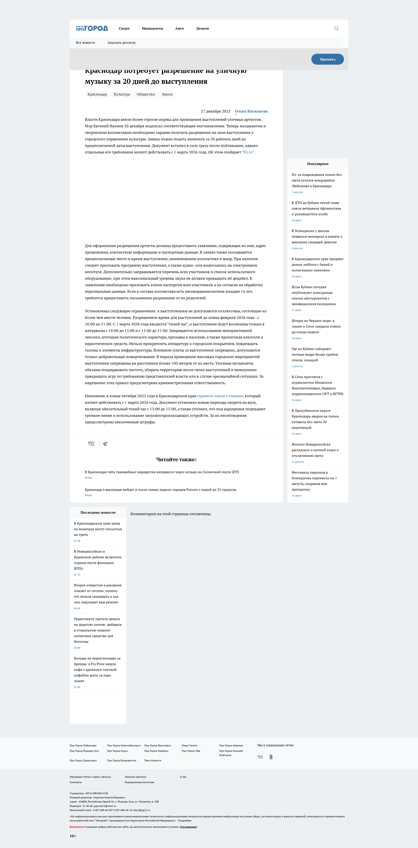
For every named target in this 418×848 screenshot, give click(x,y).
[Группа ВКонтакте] (260, 757)
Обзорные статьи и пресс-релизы (90, 776)
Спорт (124, 28)
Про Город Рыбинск (156, 750)
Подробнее (184, 820)
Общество (146, 94)
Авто (179, 28)
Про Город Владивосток (121, 760)
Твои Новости (152, 760)
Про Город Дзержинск (83, 760)
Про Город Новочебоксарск (124, 745)
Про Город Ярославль (157, 745)
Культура (122, 94)
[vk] (91, 444)
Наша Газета (189, 745)
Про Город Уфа (191, 750)
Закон (167, 94)
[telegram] (106, 444)
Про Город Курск (117, 750)
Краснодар (97, 94)
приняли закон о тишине (220, 395)
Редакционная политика (139, 782)
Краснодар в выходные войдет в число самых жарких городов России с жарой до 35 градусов (160, 492)
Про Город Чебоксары (83, 745)
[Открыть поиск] (336, 28)
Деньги (202, 28)
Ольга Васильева (251, 111)
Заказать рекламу (122, 42)
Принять (327, 59)
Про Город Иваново (231, 745)
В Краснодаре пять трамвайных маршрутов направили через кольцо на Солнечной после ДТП (162, 474)
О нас (183, 776)
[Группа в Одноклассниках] (271, 757)
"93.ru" (248, 152)
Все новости (85, 42)
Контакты (76, 782)
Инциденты (152, 28)
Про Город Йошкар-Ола (84, 750)
